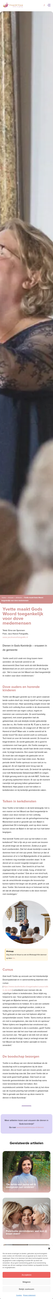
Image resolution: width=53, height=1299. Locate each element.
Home (4, 598)
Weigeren (26, 1282)
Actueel (11, 598)
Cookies (19, 1295)
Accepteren (26, 1275)
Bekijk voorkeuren (26, 1289)
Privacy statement (29, 1295)
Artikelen (19, 598)
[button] (49, 1248)
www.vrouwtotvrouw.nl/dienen (30, 1127)
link (13, 958)
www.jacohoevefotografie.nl (15, 637)
